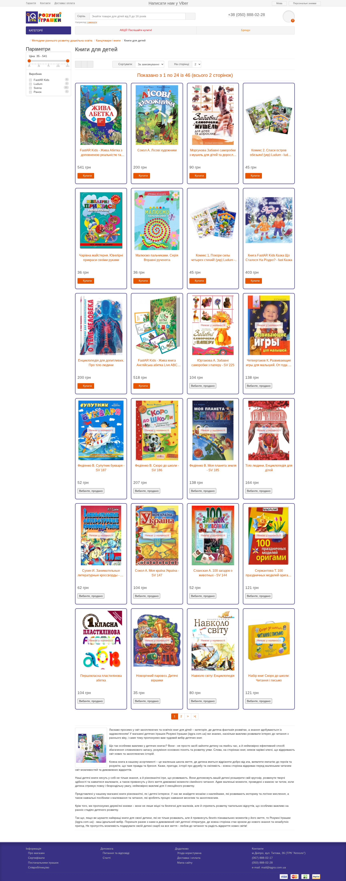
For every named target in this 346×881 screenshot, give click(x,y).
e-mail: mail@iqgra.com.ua (269, 867)
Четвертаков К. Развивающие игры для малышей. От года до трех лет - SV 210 (269, 363)
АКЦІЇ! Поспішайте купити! (136, 30)
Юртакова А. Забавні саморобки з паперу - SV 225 (212, 363)
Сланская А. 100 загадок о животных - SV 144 (212, 573)
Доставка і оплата (64, 3)
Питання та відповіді (116, 853)
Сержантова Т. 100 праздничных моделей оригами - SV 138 (269, 573)
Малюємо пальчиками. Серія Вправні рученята (157, 257)
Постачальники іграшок (43, 862)
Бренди (245, 30)
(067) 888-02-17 (262, 857)
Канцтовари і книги (108, 40)
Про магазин (36, 853)
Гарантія (31, 3)
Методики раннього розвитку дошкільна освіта (62, 40)
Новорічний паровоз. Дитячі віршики (157, 678)
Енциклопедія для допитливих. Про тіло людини (101, 363)
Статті (107, 857)
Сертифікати (36, 857)
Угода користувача (189, 853)
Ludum (50, 83)
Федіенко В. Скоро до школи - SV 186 (157, 468)
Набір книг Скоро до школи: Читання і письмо (268, 678)
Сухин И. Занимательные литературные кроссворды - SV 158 (101, 573)
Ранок (50, 91)
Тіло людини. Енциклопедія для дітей (268, 468)
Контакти (45, 3)
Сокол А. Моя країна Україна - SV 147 (157, 573)
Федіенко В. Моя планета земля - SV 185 (212, 468)
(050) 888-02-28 (262, 862)
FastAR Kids (50, 79)
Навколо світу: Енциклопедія (212, 675)
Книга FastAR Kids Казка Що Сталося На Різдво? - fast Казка (268, 257)
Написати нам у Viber (168, 3)
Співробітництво (38, 867)
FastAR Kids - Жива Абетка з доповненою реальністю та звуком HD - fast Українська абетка (101, 152)
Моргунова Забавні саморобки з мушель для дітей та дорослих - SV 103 (212, 152)
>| (195, 716)
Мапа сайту (184, 862)
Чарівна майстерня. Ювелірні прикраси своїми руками (101, 257)
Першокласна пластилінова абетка (101, 678)
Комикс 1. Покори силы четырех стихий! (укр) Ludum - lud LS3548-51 (213, 257)
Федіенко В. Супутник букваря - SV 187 (101, 468)
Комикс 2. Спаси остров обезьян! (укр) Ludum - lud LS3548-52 (269, 152)
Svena (50, 87)
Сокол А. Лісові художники (157, 150)
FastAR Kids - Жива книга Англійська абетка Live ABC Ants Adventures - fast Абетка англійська (157, 363)
